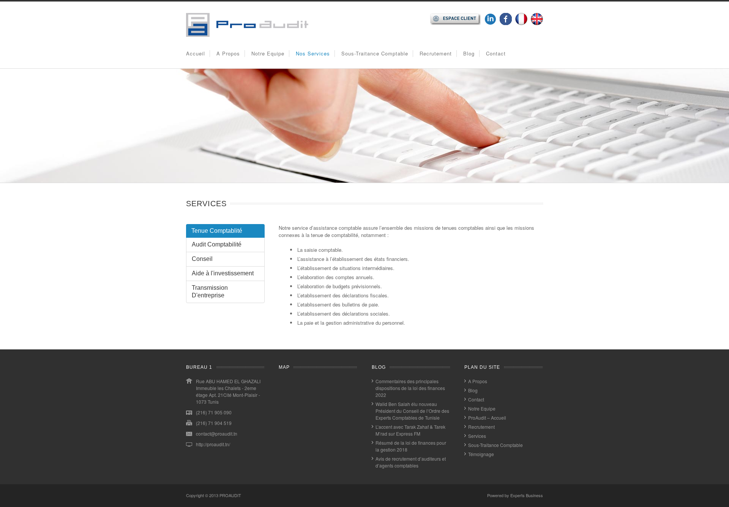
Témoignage (481, 454)
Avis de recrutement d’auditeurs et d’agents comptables (411, 462)
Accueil (195, 53)
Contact (496, 53)
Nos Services (313, 53)
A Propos (228, 53)
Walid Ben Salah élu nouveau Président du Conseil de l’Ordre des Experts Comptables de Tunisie (412, 411)
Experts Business (526, 495)
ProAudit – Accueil (487, 417)
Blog (469, 53)
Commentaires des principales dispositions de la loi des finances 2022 (410, 388)
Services (477, 436)
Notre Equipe (267, 53)
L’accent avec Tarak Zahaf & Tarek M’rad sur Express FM (410, 430)
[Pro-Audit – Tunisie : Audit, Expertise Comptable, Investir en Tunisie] (247, 34)
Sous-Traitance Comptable (374, 53)
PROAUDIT (230, 495)
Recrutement (436, 53)
